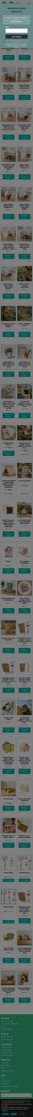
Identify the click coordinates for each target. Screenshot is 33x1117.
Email (7, 27)
